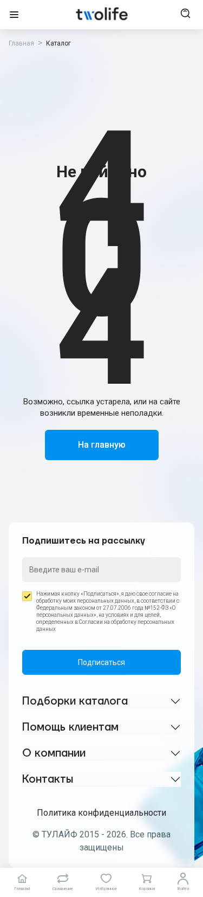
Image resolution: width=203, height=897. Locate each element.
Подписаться (101, 662)
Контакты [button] (47, 779)
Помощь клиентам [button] (70, 727)
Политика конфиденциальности (101, 813)
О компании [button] (54, 753)
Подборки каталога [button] (75, 701)
